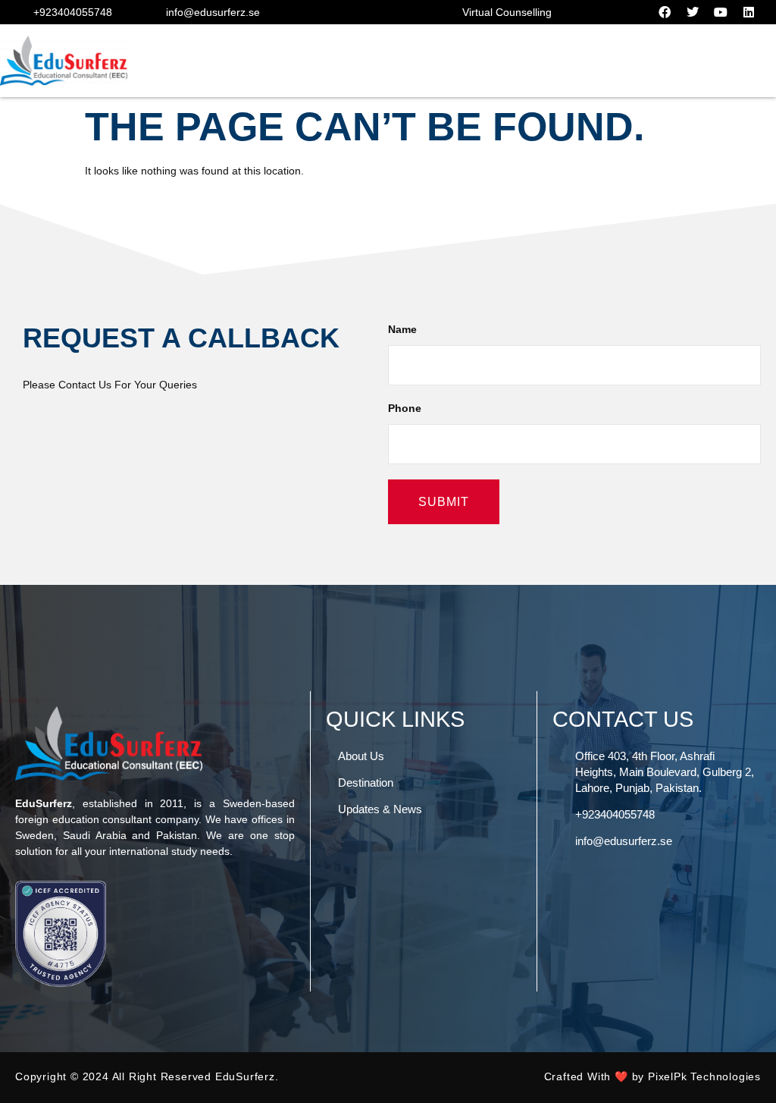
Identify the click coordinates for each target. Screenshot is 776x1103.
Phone (404, 408)
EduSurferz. (247, 1076)
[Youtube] (721, 12)
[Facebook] (664, 12)
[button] (741, 61)
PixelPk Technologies (704, 1076)
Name (402, 329)
